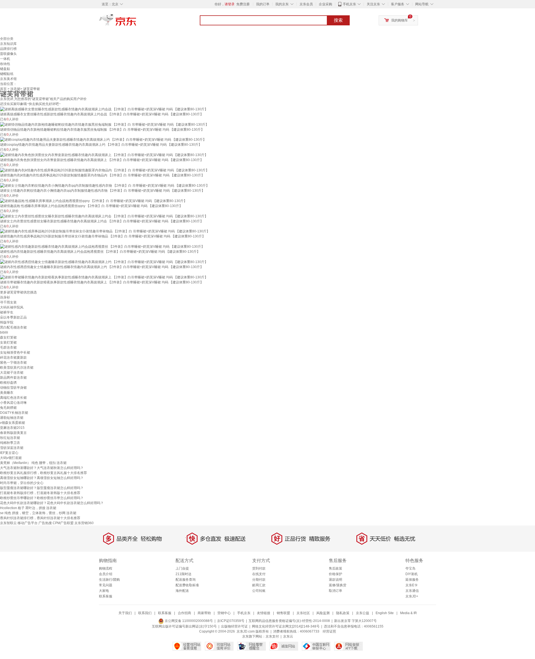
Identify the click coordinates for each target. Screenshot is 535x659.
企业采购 (325, 4)
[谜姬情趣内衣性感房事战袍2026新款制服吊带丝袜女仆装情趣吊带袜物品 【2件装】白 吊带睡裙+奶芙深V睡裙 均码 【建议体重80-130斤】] (105, 231)
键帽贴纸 (6, 74)
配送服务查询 (186, 580)
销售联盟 (283, 613)
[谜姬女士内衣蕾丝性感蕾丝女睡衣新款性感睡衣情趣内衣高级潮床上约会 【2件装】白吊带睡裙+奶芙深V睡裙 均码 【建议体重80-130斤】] (104, 216)
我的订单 (262, 4)
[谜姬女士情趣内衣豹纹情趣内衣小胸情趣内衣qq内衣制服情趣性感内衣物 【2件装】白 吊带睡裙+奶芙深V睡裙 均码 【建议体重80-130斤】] (104, 185)
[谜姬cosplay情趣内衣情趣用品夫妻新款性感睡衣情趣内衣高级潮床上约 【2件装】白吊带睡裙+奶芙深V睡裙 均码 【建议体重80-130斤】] (103, 140)
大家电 (104, 591)
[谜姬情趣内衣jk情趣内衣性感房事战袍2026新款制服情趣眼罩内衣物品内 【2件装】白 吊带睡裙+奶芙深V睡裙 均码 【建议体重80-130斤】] (104, 170)
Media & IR (408, 613)
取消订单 (335, 591)
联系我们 (145, 613)
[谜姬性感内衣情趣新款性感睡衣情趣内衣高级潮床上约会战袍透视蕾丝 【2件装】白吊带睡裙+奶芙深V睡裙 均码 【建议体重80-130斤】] (102, 246)
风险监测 (323, 613)
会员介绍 (105, 574)
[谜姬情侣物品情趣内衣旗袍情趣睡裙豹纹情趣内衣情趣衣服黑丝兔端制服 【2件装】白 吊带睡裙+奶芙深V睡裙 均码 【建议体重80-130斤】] (104, 124)
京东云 (288, 636)
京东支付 (272, 636)
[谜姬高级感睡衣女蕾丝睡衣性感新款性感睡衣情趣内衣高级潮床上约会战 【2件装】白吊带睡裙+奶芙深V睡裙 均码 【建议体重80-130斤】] (104, 109)
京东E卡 (411, 585)
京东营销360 (84, 523)
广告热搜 (45, 523)
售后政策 (335, 568)
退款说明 (335, 580)
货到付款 (259, 568)
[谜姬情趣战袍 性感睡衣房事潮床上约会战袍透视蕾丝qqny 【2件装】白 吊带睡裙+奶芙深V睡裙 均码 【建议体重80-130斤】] (93, 201)
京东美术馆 (8, 79)
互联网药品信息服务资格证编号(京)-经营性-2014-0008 (289, 621)
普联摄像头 (8, 54)
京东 (136, 22)
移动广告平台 (28, 523)
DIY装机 (411, 574)
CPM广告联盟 (63, 523)
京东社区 (303, 613)
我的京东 (282, 4)
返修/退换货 (337, 585)
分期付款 (259, 580)
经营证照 (329, 631)
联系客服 (105, 596)
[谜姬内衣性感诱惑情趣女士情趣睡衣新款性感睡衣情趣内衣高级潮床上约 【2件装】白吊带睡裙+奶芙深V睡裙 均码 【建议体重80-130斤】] (104, 262)
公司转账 (259, 591)
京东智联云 (8, 523)
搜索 (338, 20)
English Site (385, 613)
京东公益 (362, 613)
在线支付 (259, 574)
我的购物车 (399, 20)
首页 (3, 89)
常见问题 (105, 585)
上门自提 (182, 568)
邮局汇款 (259, 585)
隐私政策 (342, 613)
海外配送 (182, 591)
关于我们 (125, 613)
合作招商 (184, 613)
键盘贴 (5, 69)
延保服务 (412, 580)
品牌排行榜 (8, 49)
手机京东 (349, 4)
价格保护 (335, 574)
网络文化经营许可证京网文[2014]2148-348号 (286, 626)
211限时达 (183, 574)
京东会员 (306, 4)
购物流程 (105, 568)
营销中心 (224, 613)
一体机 (5, 59)
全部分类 (6, 39)
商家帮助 (204, 613)
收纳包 (5, 64)
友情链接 (263, 613)
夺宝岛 (410, 568)
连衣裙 (15, 89)
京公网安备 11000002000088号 (188, 621)
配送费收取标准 (187, 585)
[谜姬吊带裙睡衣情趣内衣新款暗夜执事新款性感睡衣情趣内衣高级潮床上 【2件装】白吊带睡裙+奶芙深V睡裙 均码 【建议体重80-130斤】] (104, 277)
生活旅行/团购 (109, 580)
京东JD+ (411, 596)
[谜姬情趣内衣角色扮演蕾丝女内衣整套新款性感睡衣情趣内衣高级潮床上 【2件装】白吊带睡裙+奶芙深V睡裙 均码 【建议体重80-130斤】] (104, 155)
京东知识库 (8, 44)
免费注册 (243, 4)
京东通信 (412, 591)
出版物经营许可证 (234, 626)
